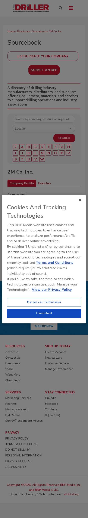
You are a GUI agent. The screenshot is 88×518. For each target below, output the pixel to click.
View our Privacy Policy (52, 289)
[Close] (80, 200)
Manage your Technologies (44, 302)
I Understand (44, 313)
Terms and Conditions (54, 262)
